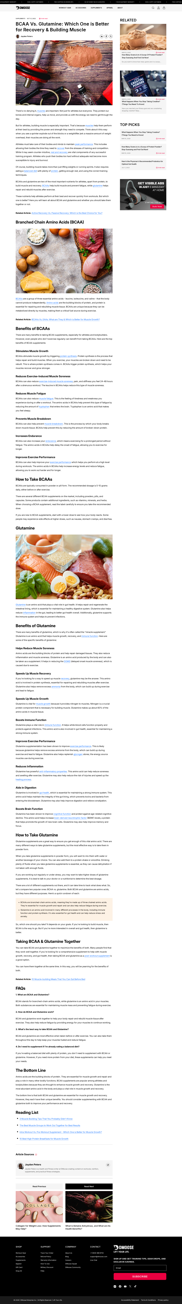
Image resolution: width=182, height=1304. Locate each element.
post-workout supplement (97, 956)
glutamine (97, 185)
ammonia (56, 686)
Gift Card (19, 1267)
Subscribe (140, 1276)
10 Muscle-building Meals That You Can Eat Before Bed (58, 979)
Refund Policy (46, 1257)
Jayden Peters (27, 36)
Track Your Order (47, 1253)
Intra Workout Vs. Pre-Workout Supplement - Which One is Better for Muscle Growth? (61, 1132)
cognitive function (62, 814)
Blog (67, 1257)
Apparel (18, 1264)
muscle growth (43, 704)
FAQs (42, 1271)
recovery (65, 678)
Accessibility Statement (130, 1300)
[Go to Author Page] (18, 36)
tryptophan (44, 406)
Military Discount (47, 1267)
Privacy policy (163, 1300)
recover (60, 148)
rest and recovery (59, 152)
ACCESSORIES (81, 8)
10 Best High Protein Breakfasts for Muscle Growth (44, 1139)
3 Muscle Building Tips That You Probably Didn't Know (46, 1119)
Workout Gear (65, 8)
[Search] (153, 8)
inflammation (29, 612)
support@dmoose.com (98, 1257)
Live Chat (93, 1260)
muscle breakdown (53, 424)
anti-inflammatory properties (53, 771)
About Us (68, 1253)
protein (54, 171)
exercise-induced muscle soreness (56, 381)
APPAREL (110, 8)
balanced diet (30, 171)
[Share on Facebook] (106, 36)
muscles (41, 111)
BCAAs (45, 185)
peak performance (84, 144)
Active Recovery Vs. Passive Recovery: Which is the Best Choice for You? (67, 213)
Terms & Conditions (148, 1300)
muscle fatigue (46, 398)
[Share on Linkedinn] (102, 36)
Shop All (19, 1271)
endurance (51, 441)
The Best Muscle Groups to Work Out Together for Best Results (50, 1125)
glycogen (78, 754)
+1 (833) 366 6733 (97, 1253)
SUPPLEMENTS (96, 8)
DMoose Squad (71, 1264)
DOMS (67, 661)
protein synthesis (68, 356)
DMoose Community (73, 1267)
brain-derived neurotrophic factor (70, 818)
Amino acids (52, 302)
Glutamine (21, 604)
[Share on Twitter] (111, 36)
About (120, 8)
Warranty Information (48, 1260)
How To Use (45, 1264)
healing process (23, 779)
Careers (68, 1260)
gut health (44, 792)
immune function (89, 636)
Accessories (20, 1257)
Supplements (21, 1260)
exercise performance (60, 462)
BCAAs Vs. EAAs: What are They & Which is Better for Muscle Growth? (66, 319)
